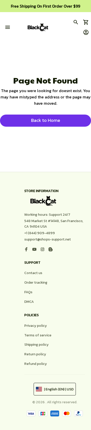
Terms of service (37, 335)
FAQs (28, 292)
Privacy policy (35, 325)
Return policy (35, 354)
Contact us (33, 273)
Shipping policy (36, 344)
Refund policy (35, 363)
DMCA (29, 301)
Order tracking (35, 282)
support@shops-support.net (47, 239)
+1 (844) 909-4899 (39, 233)
